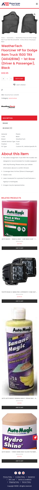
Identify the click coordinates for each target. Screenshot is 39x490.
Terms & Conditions (24, 479)
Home (3, 37)
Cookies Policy (20, 477)
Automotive (10, 37)
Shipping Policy (14, 482)
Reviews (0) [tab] (7, 128)
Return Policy (26, 482)
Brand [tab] (5, 123)
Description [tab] (8, 118)
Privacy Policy (7, 477)
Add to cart (19, 78)
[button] (34, 14)
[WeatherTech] (8, 107)
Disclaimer (31, 477)
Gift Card (12, 479)
